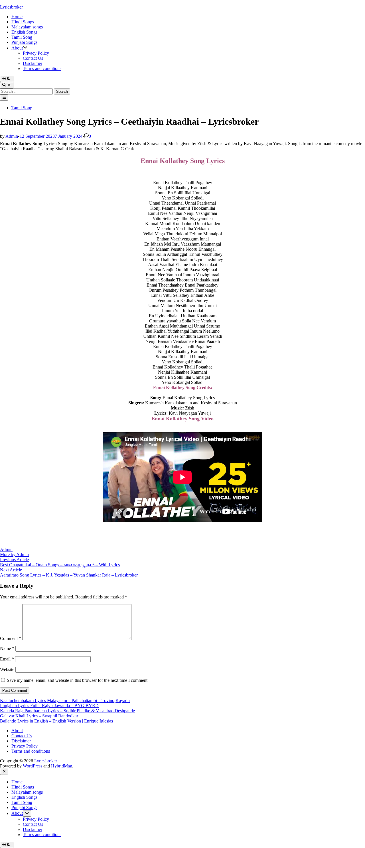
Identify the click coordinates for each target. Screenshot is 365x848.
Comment (10, 638)
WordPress (32, 765)
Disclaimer (32, 63)
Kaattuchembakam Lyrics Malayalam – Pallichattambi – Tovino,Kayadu (65, 700)
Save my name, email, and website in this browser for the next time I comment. (78, 680)
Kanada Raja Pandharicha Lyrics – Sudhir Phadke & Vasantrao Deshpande (67, 710)
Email (7, 658)
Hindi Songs (22, 21)
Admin (11, 136)
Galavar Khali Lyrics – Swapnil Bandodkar (39, 715)
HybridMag (61, 765)
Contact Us (33, 58)
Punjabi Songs (24, 42)
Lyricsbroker (11, 7)
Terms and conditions (42, 68)
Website (7, 669)
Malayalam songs (27, 26)
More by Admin (14, 554)
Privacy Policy (36, 53)
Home (17, 16)
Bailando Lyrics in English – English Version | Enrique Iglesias (56, 721)
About (17, 48)
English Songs (24, 32)
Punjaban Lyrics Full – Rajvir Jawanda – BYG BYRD (49, 705)
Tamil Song (21, 37)
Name (7, 648)
